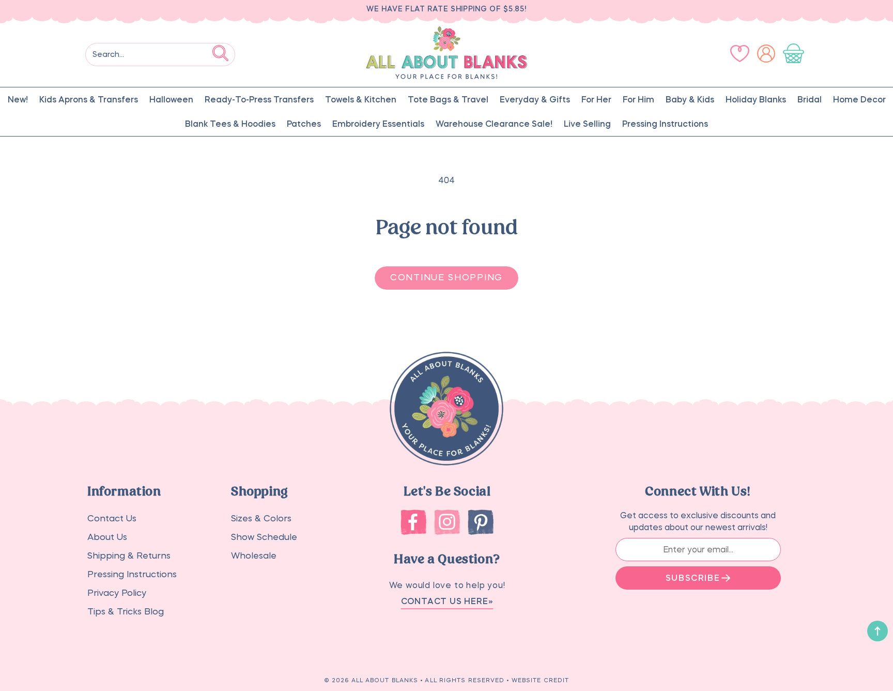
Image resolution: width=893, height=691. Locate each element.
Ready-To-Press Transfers (259, 99)
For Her (596, 99)
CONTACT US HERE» (447, 601)
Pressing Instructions (665, 123)
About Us (107, 537)
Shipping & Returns (129, 555)
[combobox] (160, 54)
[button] (795, 54)
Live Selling (587, 123)
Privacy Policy (116, 593)
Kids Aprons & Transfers (88, 99)
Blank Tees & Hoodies (230, 123)
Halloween (171, 99)
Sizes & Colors (261, 518)
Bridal (809, 99)
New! (18, 99)
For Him (638, 99)
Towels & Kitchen (360, 99)
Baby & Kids (690, 99)
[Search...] (220, 52)
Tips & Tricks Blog (125, 611)
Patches (304, 123)
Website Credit (540, 680)
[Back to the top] (877, 631)
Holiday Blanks (756, 99)
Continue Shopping (446, 277)
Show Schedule (264, 537)
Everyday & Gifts (535, 99)
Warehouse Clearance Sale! (494, 123)
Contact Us (111, 518)
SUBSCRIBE (693, 578)
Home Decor (859, 99)
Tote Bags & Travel (448, 99)
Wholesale (253, 555)
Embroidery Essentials (378, 123)
